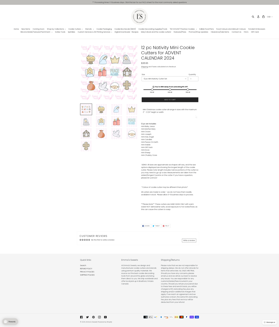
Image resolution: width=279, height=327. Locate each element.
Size (143, 74)
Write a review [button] (189, 240)
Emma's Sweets (91, 322)
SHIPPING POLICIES (87, 275)
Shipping (144, 66)
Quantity (192, 74)
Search (83, 265)
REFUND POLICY (86, 268)
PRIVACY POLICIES (87, 272)
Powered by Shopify (105, 322)
